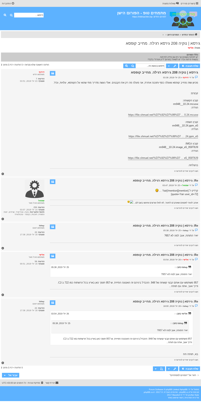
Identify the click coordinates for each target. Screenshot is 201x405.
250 (35, 207)
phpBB (184, 389)
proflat (191, 395)
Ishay (41, 225)
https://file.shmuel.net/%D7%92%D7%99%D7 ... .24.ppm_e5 (163, 136)
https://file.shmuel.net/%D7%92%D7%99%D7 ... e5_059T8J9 (163, 157)
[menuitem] (171, 3)
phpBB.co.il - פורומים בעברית (177, 392)
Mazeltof (176, 395)
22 (36, 232)
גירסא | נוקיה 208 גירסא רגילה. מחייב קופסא (163, 43)
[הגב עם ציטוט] (52, 73)
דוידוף (41, 72)
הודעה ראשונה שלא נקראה (37, 65)
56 (36, 261)
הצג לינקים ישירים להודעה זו (186, 171)
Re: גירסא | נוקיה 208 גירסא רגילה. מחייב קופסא (165, 180)
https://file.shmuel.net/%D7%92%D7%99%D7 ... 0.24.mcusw (163, 114)
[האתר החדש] (183, 18)
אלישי (191, 48)
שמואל (41, 201)
